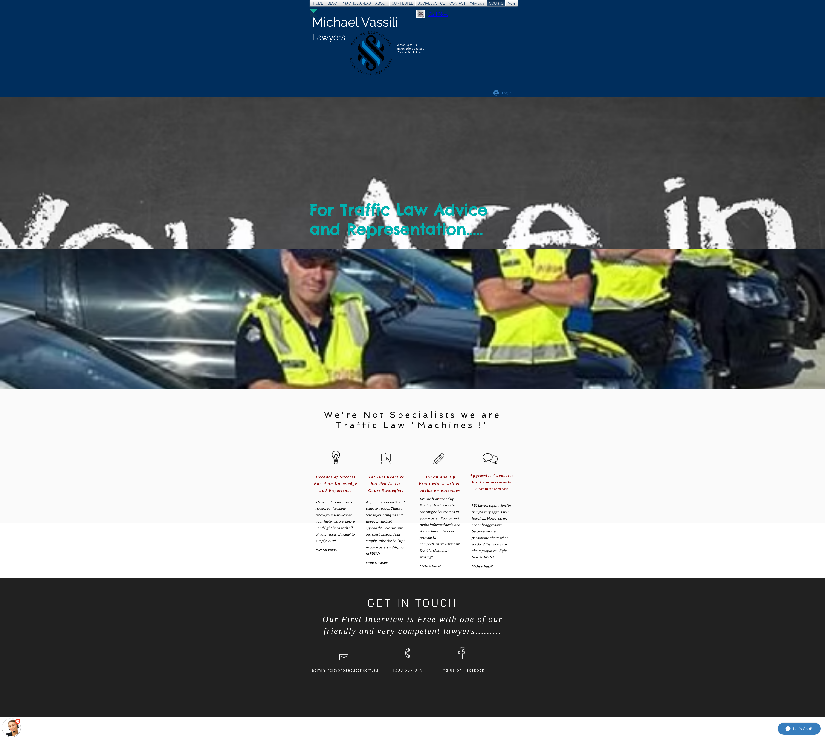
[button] (11, 727)
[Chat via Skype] (470, 15)
